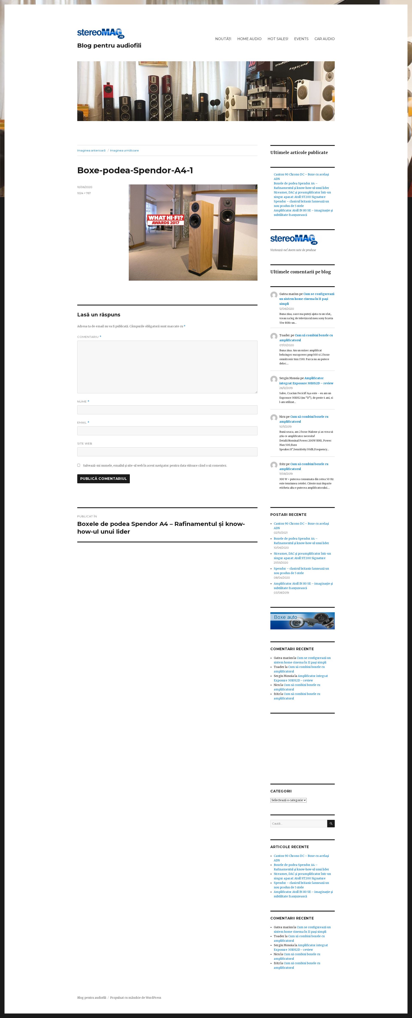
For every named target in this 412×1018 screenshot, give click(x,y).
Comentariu (89, 337)
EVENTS (301, 39)
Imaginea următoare (124, 150)
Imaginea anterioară (91, 150)
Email (83, 422)
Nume (83, 401)
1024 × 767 (84, 193)
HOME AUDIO (249, 39)
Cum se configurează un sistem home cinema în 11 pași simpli (306, 299)
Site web (84, 443)
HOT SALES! (278, 39)
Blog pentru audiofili (109, 45)
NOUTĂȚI (223, 39)
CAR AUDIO (325, 39)
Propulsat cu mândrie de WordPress (135, 998)
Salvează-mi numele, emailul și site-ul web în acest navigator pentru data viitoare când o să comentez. (155, 465)
